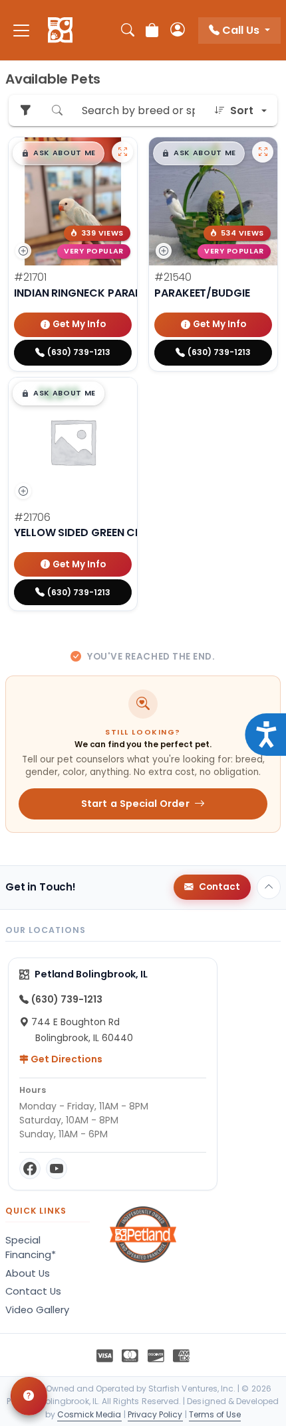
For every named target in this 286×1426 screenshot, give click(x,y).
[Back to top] (269, 887)
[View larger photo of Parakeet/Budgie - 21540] (262, 152)
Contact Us (33, 1291)
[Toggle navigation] (21, 30)
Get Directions (65, 1059)
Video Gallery (37, 1310)
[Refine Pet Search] (25, 110)
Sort (241, 110)
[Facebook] (30, 1168)
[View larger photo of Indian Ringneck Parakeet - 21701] (122, 152)
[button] (58, 153)
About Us (27, 1273)
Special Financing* (30, 1247)
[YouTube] (56, 1168)
